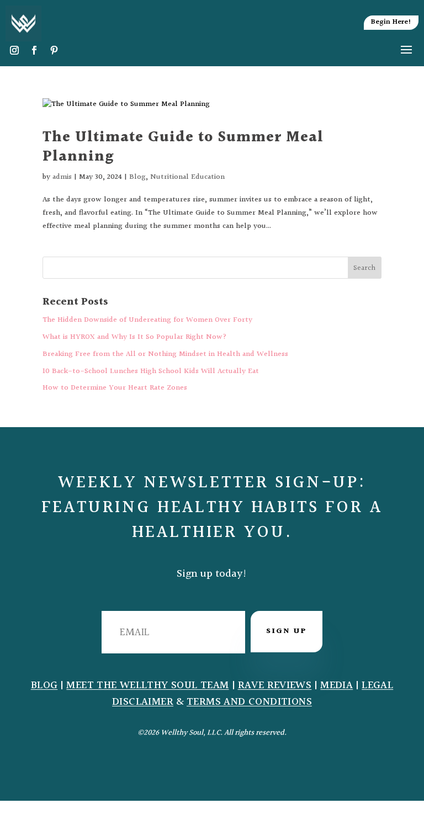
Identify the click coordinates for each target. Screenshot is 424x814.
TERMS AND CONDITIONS (249, 702)
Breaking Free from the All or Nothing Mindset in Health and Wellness (165, 354)
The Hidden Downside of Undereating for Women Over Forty (147, 320)
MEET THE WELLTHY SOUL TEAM (147, 685)
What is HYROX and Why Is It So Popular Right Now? (135, 337)
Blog (137, 177)
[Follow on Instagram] (14, 50)
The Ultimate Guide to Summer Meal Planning (183, 147)
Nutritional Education (187, 177)
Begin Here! (391, 22)
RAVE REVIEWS (275, 685)
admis (62, 177)
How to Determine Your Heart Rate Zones (115, 388)
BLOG (44, 685)
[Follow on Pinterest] (54, 50)
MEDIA (336, 685)
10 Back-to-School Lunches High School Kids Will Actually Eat (151, 371)
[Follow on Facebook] (34, 50)
